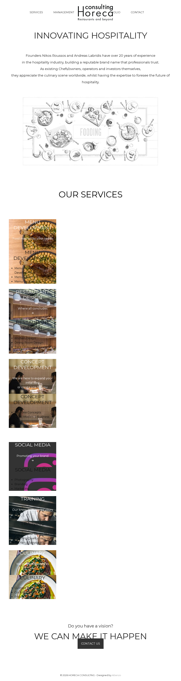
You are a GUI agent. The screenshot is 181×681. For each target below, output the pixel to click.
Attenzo (116, 675)
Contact (137, 12)
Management (63, 12)
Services (36, 12)
